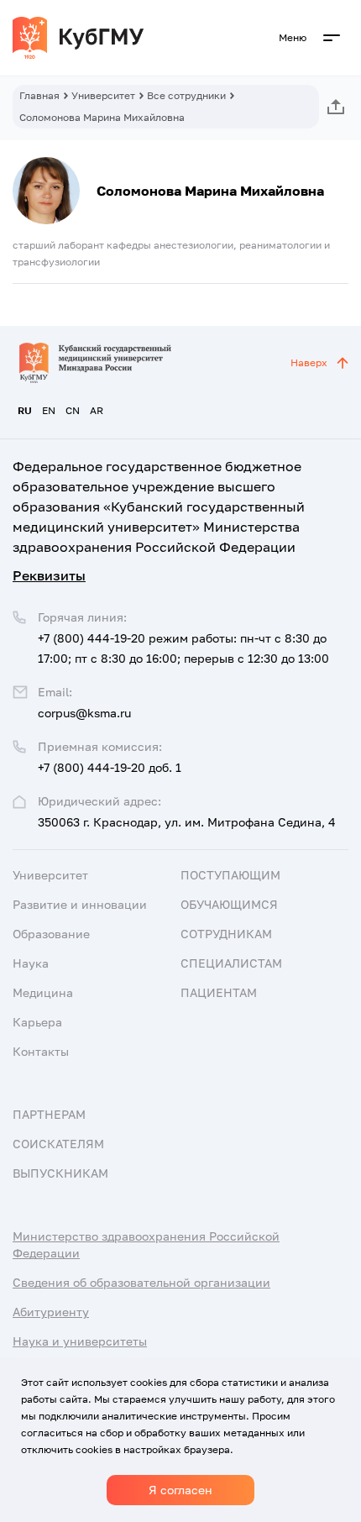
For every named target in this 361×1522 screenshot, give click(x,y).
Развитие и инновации (80, 904)
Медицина (43, 992)
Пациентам (218, 992)
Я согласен (180, 1490)
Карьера (37, 1022)
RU (25, 410)
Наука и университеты (80, 1341)
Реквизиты (49, 575)
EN (48, 410)
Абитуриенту (51, 1311)
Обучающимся (229, 904)
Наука (31, 963)
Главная (39, 95)
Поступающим (230, 875)
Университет (103, 95)
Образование (51, 933)
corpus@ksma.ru (84, 713)
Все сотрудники (186, 95)
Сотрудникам (226, 933)
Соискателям (58, 1143)
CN (72, 410)
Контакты (41, 1051)
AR (96, 410)
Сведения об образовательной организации (141, 1282)
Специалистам (231, 963)
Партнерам (49, 1114)
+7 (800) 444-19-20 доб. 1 (109, 767)
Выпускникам (60, 1173)
